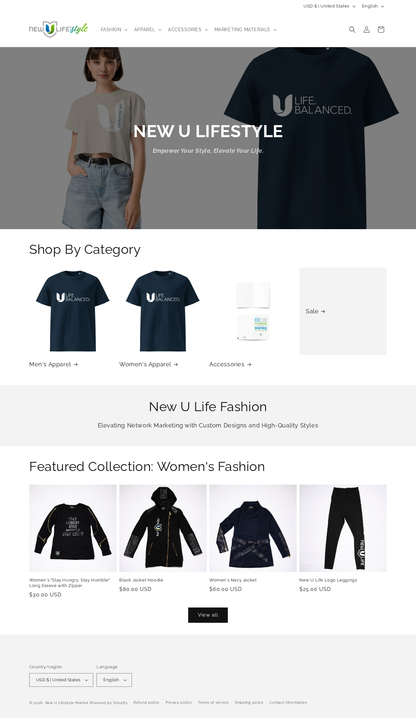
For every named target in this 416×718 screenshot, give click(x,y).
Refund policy (147, 702)
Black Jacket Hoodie (141, 580)
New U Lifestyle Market (66, 703)
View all (208, 615)
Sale (312, 311)
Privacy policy (179, 702)
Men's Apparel (50, 364)
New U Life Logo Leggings (328, 580)
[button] (113, 29)
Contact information (288, 702)
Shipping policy (249, 702)
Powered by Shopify (109, 703)
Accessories (227, 364)
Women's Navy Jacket (232, 580)
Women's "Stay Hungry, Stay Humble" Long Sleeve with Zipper (69, 583)
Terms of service (213, 702)
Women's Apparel (145, 364)
